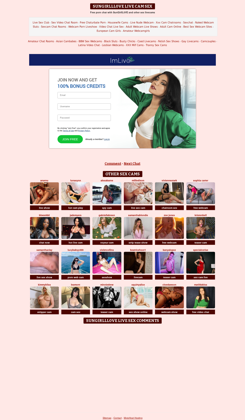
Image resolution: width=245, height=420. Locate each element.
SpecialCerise (200, 249)
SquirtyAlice (138, 284)
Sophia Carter (200, 180)
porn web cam (76, 277)
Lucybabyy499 (76, 249)
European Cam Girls (109, 30)
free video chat (200, 312)
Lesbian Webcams (113, 45)
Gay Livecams (190, 41)
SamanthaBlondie (138, 215)
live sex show (44, 277)
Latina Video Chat (89, 45)
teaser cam (200, 242)
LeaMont (75, 284)
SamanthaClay (44, 249)
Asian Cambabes (66, 41)
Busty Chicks (127, 41)
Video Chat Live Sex (111, 26)
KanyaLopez (169, 249)
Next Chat (132, 164)
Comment (113, 164)
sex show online (138, 312)
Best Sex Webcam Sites (197, 26)
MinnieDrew (107, 284)
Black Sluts (111, 41)
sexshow (107, 277)
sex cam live (201, 277)
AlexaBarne (107, 180)
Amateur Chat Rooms (41, 41)
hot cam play (75, 207)
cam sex (75, 312)
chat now (44, 242)
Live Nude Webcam (142, 22)
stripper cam (44, 312)
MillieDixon (138, 180)
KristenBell (201, 215)
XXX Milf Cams (135, 45)
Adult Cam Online (170, 26)
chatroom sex (169, 207)
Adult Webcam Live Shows (142, 26)
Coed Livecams (147, 41)
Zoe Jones (169, 215)
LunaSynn (75, 180)
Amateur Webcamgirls (136, 30)
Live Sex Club (41, 22)
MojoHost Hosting (133, 418)
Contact (118, 418)
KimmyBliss (44, 284)
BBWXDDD (44, 215)
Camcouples (208, 41)
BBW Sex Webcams (90, 41)
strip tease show (138, 242)
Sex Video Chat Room (64, 22)
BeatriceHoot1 (138, 249)
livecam (138, 277)
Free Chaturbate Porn (93, 22)
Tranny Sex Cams (156, 45)
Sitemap (107, 418)
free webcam (201, 207)
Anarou (44, 180)
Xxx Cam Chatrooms (168, 22)
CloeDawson (169, 284)
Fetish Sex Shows (168, 41)
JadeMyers (76, 215)
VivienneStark (169, 180)
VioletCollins (107, 249)
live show (44, 207)
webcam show (169, 312)
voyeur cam (107, 242)
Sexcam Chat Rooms (53, 26)
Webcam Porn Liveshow (82, 26)
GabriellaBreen (107, 215)
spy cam (107, 207)
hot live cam (75, 242)
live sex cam (138, 207)
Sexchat (188, 22)
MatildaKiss (200, 284)
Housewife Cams (118, 22)
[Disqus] (122, 366)
